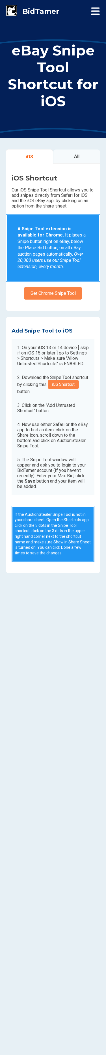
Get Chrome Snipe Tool (53, 293)
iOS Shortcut (63, 384)
